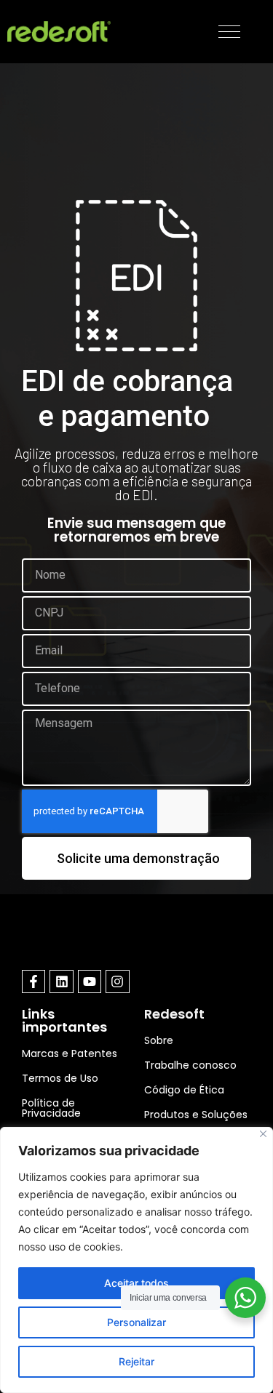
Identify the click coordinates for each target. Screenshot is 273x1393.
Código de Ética (184, 1090)
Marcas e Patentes (69, 1053)
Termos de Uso (60, 1078)
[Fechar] (263, 1134)
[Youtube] (89, 981)
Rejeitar (136, 1361)
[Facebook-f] (33, 981)
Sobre (158, 1040)
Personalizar (136, 1322)
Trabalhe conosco (190, 1065)
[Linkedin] (61, 981)
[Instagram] (117, 981)
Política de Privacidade (51, 1108)
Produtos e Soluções (196, 1114)
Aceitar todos (136, 1283)
